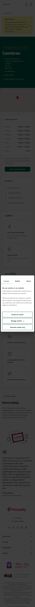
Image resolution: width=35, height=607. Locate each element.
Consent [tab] (6, 281)
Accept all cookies (17, 314)
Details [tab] (17, 281)
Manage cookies (16, 321)
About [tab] (29, 281)
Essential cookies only (17, 327)
